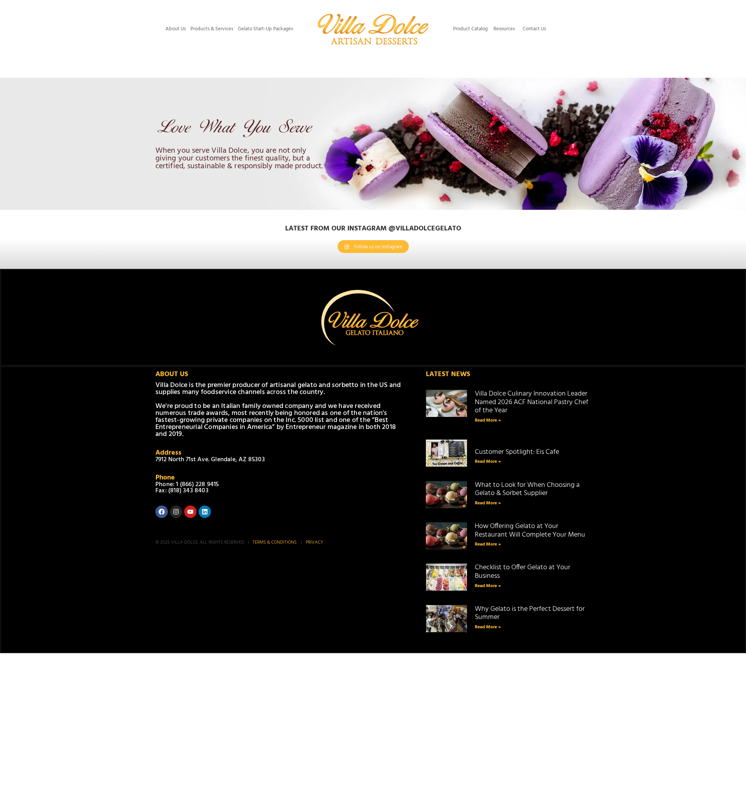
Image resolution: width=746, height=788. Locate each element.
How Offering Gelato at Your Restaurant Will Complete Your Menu (530, 530)
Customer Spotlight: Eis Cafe (517, 448)
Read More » (488, 420)
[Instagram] (176, 512)
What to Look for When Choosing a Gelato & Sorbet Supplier (527, 489)
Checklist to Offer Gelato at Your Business (522, 572)
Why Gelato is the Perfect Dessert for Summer (530, 613)
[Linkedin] (205, 512)
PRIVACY (314, 542)
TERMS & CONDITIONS (275, 542)
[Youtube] (190, 512)
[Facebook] (161, 512)
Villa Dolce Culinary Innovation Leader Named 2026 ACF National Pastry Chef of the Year (531, 402)
